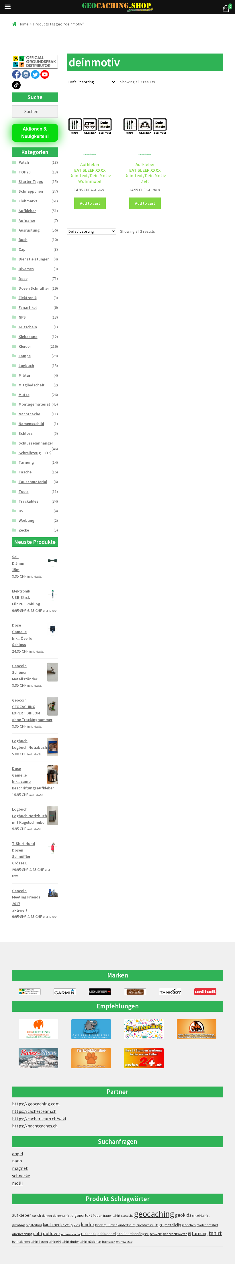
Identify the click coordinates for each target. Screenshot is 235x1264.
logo (159, 1224)
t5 (189, 1233)
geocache (127, 1216)
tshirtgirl (55, 1242)
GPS (22, 317)
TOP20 (24, 172)
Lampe (25, 355)
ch (39, 1215)
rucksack (89, 1233)
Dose (23, 278)
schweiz (156, 1234)
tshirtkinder (70, 1242)
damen (47, 1216)
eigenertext (81, 1215)
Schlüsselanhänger (36, 443)
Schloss (26, 433)
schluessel (106, 1233)
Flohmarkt (28, 201)
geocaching (154, 1213)
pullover (51, 1234)
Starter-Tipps (31, 181)
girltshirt (203, 1216)
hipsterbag (34, 1225)
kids (77, 1225)
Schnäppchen (31, 191)
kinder (87, 1224)
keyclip (66, 1224)
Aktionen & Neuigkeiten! (35, 133)
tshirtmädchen (90, 1242)
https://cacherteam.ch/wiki (39, 1118)
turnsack (108, 1241)
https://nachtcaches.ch (35, 1126)
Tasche (25, 472)
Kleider (25, 346)
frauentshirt (111, 1216)
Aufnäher (27, 220)
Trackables (28, 501)
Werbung (26, 520)
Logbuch (26, 365)
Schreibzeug (30, 452)
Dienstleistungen (34, 259)
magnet (20, 1168)
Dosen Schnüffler (34, 288)
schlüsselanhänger (133, 1233)
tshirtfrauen (39, 1242)
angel (17, 1153)
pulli (37, 1233)
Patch (24, 162)
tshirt (215, 1233)
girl (194, 1216)
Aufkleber (27, 210)
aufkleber (21, 1215)
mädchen (189, 1225)
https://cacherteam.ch (34, 1111)
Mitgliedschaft (31, 385)
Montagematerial (34, 404)
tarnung (200, 1233)
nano (17, 1161)
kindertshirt (126, 1225)
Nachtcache (29, 413)
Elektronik (28, 297)
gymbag (18, 1225)
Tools (24, 491)
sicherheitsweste (174, 1234)
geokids (183, 1215)
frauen (97, 1216)
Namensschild (31, 423)
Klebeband (28, 336)
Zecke (24, 530)
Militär (24, 375)
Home (24, 24)
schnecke (21, 1175)
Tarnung (26, 462)
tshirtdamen (21, 1242)
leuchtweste (145, 1225)
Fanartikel (28, 307)
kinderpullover (106, 1225)
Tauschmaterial (33, 481)
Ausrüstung (29, 230)
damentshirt (61, 1216)
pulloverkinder (70, 1234)
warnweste (124, 1241)
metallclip (172, 1224)
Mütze (24, 394)
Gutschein (28, 326)
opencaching (22, 1234)
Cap (22, 249)
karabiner (51, 1224)
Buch (23, 239)
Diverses (26, 268)
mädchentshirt (207, 1225)
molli (17, 1183)
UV (21, 511)
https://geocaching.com (36, 1104)
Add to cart (90, 203)
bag (34, 1216)
